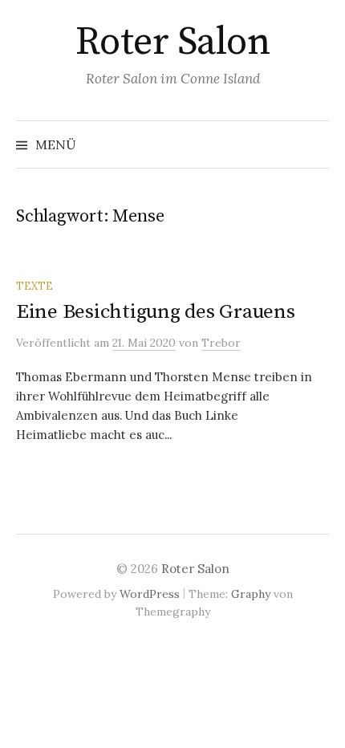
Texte (34, 285)
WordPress (150, 594)
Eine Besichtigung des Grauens (155, 311)
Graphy (250, 594)
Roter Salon (172, 42)
